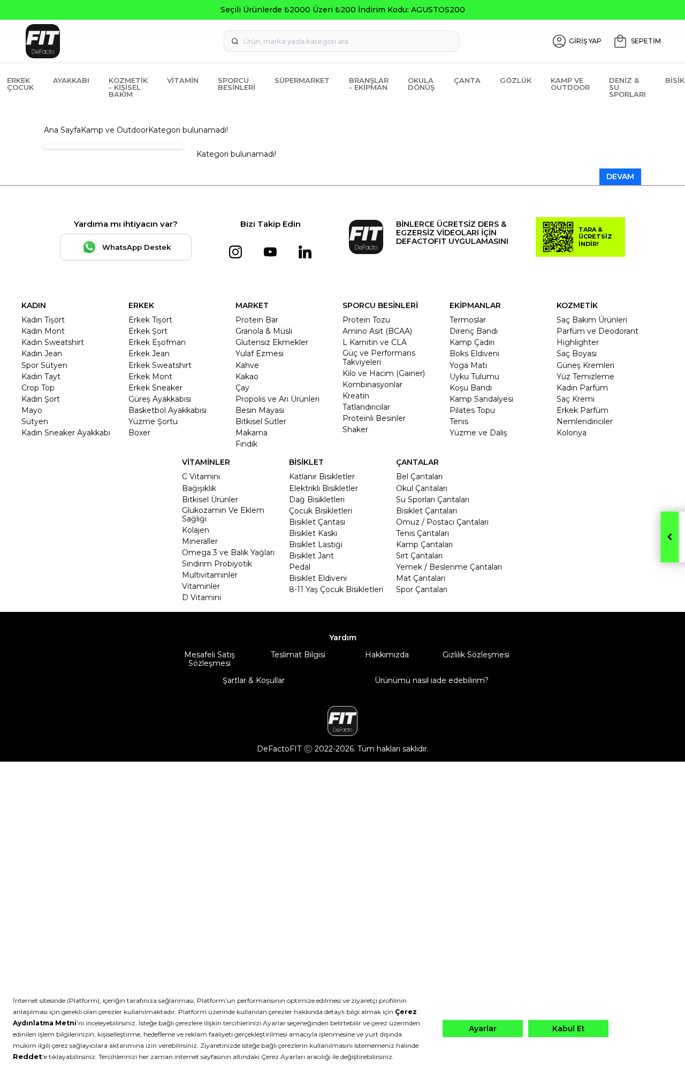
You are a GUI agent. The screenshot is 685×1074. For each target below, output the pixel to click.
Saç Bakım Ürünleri (592, 320)
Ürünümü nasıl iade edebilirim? (432, 680)
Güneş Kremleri (585, 365)
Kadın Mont (43, 331)
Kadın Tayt (40, 376)
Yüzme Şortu (153, 421)
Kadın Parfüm (582, 388)
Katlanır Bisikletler (322, 476)
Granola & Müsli (263, 331)
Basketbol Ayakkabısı (167, 410)
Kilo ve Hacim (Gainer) (383, 373)
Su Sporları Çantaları (432, 499)
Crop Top (38, 388)
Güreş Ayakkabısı (159, 399)
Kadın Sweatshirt (52, 342)
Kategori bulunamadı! (188, 130)
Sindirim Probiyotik (217, 564)
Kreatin (355, 396)
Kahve (247, 365)
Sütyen (34, 421)
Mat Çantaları (420, 578)
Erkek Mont (150, 376)
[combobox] (341, 41)
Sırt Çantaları (419, 556)
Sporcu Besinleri (236, 83)
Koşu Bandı (471, 388)
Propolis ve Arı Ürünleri (277, 399)
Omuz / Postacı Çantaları (442, 522)
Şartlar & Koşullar (254, 680)
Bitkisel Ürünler (210, 499)
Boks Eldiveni (474, 353)
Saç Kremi (576, 399)
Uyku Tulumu (474, 376)
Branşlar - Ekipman (369, 83)
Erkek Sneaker (155, 388)
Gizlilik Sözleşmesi (476, 654)
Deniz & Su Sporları (627, 87)
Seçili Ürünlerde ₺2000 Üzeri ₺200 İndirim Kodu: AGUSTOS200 (342, 9)
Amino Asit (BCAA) (377, 331)
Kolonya (572, 433)
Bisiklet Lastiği (315, 544)
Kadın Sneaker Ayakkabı (65, 433)
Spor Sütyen (44, 365)
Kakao (246, 376)
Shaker (355, 429)
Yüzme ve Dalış (478, 433)
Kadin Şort (40, 399)
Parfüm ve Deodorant (597, 331)
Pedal (299, 567)
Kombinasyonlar (372, 384)
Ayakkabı (71, 80)
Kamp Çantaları (424, 544)
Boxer (139, 433)
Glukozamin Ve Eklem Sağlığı (223, 514)
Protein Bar (256, 320)
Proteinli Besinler (374, 418)
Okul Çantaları (421, 488)
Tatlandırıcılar (366, 407)
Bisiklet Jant (311, 556)
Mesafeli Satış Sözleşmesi (209, 659)
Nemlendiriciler (585, 421)
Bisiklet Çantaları (426, 511)
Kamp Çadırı (472, 342)
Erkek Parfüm (582, 410)
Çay (242, 388)
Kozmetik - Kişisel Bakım (128, 87)
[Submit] (235, 41)
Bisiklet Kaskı (313, 533)
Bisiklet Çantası (317, 522)
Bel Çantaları (419, 476)
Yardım (342, 637)
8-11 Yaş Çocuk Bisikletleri (336, 589)
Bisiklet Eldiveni (318, 578)
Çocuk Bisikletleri (320, 511)
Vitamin (183, 80)
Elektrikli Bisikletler (323, 488)
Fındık (246, 444)
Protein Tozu (366, 320)
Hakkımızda (387, 654)
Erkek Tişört (150, 320)
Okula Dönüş (421, 83)
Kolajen (195, 530)
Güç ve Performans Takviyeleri (378, 357)
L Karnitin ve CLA (374, 342)
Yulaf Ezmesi (259, 353)
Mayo (31, 410)
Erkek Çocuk (20, 83)
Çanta (467, 80)
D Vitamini (201, 597)
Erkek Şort (148, 331)
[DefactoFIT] (122, 41)
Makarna (251, 433)
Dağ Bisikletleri (317, 499)
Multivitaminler (210, 575)
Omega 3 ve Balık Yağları (228, 552)
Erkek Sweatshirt (160, 365)
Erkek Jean (149, 353)
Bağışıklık (199, 488)
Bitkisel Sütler (260, 421)
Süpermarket (302, 80)
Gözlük (515, 80)
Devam (620, 176)
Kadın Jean (41, 353)
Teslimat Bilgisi (298, 654)
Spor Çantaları (421, 589)
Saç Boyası (577, 353)
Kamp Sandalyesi (481, 399)
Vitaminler (201, 586)
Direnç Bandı (474, 331)
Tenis (459, 421)
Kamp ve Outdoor (570, 83)
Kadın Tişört (43, 320)
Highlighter (578, 342)
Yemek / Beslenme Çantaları (449, 567)
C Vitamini (201, 476)
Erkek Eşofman (157, 342)
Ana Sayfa (62, 130)
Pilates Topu (472, 410)
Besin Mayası (259, 410)
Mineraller (200, 541)
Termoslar (468, 320)
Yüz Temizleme (585, 376)
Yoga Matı (468, 365)
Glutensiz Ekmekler (271, 342)
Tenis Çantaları (422, 533)
